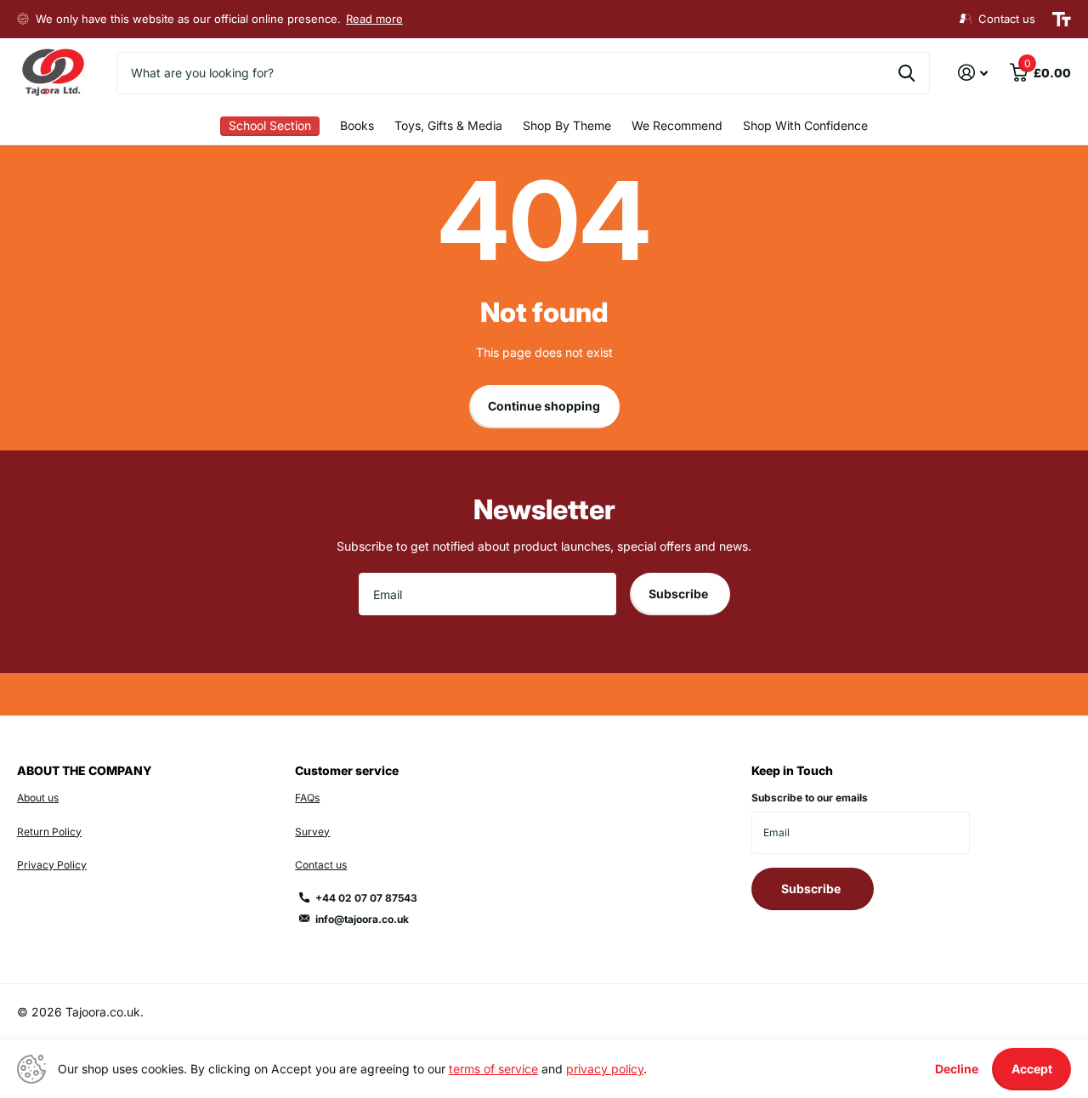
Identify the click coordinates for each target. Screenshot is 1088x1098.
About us (38, 797)
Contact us (321, 864)
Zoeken (906, 73)
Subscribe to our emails (809, 797)
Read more (374, 18)
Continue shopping (544, 406)
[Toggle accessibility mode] (1061, 19)
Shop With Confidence (805, 125)
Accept (1032, 1068)
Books (357, 125)
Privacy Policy (52, 864)
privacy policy (604, 1068)
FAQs (307, 797)
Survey (312, 831)
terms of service (493, 1068)
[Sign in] (973, 73)
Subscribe (680, 593)
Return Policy (49, 831)
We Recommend (677, 125)
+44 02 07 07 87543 (366, 897)
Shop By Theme (567, 125)
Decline (956, 1068)
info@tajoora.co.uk (362, 919)
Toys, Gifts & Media (448, 125)
